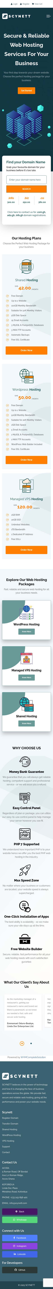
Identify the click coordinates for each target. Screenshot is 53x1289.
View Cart (38, 4)
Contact (6, 1152)
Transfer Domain (10, 1123)
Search (26, 189)
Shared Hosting (9, 1129)
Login (15, 4)
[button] (22, 1043)
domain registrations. (35, 215)
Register (25, 4)
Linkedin (21, 1254)
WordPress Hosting (11, 1135)
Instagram (21, 1246)
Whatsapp (21, 1219)
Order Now (26, 350)
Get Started (26, 90)
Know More (26, 632)
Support (6, 1146)
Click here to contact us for (21, 212)
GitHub (21, 1270)
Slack (21, 1211)
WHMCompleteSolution (33, 1057)
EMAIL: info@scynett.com (14, 1203)
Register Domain (10, 1118)
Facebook (21, 1238)
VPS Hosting (8, 1141)
